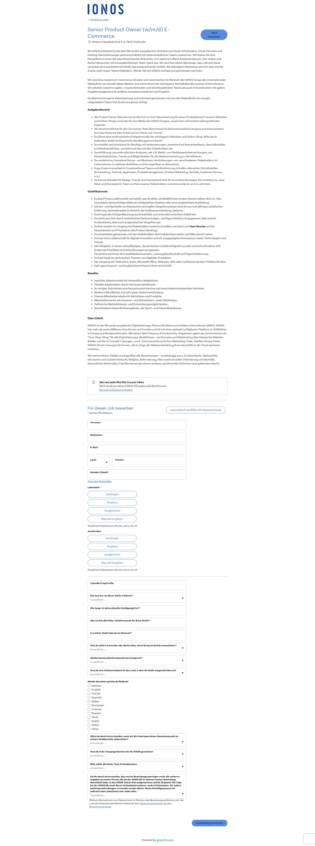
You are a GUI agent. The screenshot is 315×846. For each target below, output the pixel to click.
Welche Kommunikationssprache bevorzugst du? (116, 658)
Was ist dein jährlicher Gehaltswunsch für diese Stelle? (120, 620)
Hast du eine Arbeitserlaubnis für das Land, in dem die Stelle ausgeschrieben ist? (133, 670)
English (96, 689)
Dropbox (112, 502)
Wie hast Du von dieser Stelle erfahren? (112, 595)
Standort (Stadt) (99, 472)
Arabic (96, 721)
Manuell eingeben (112, 518)
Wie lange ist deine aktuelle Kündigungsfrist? (115, 608)
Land (93, 459)
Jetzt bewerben (214, 34)
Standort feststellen (100, 481)
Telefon (120, 459)
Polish (95, 725)
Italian (95, 701)
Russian (96, 713)
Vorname (96, 422)
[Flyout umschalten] (106, 462)
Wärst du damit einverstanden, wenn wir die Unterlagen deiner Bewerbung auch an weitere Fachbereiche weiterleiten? (134, 738)
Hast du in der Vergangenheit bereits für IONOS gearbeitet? (121, 751)
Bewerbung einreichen (209, 823)
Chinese (97, 709)
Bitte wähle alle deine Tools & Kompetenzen (113, 764)
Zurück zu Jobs (99, 19)
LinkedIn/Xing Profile (102, 583)
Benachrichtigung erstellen (116, 389)
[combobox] (90, 463)
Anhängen (112, 494)
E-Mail (94, 447)
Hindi (95, 717)
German (97, 685)
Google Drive (112, 510)
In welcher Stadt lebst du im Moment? (111, 633)
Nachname (96, 435)
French (96, 693)
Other (95, 728)
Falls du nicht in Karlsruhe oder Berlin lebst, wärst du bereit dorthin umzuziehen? (133, 645)
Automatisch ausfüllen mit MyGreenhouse (195, 409)
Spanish (97, 697)
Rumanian (98, 705)
